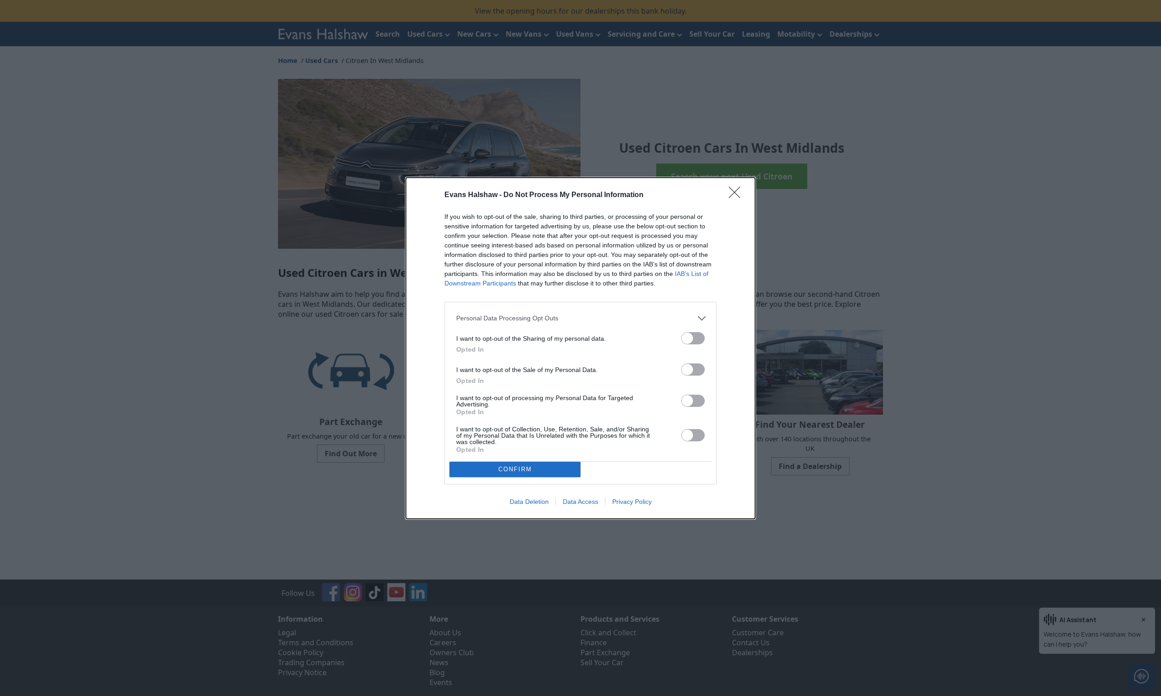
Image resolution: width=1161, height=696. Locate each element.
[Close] (737, 195)
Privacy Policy (632, 501)
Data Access (580, 501)
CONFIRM (515, 469)
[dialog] (580, 348)
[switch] (693, 338)
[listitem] (580, 318)
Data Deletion (529, 501)
